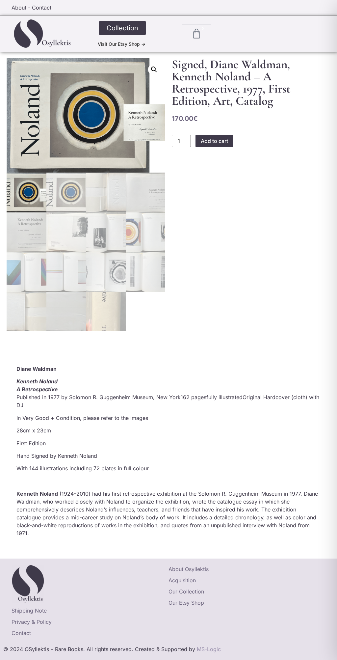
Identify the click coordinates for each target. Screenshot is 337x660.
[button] (154, 69)
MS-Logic (209, 649)
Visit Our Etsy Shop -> (121, 44)
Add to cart (214, 141)
